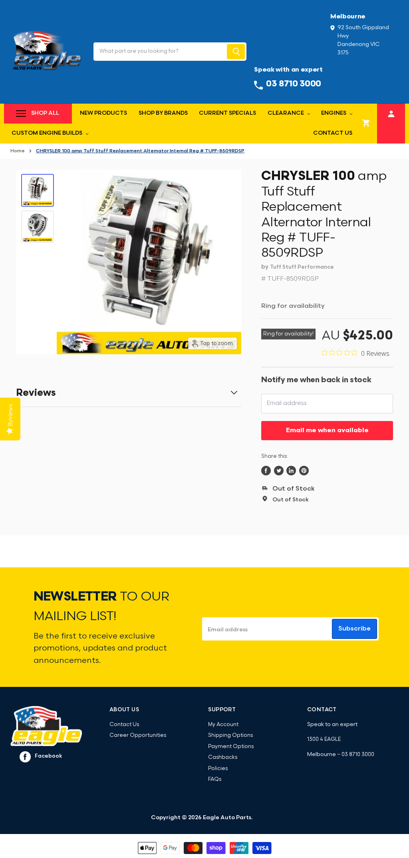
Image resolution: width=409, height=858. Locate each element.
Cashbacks (222, 757)
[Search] (235, 51)
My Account (223, 724)
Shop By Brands (163, 113)
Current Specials (227, 113)
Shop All (45, 113)
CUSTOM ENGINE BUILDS (47, 133)
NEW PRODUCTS (103, 113)
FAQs (214, 779)
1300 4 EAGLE (324, 739)
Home (17, 151)
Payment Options (231, 746)
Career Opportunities (137, 735)
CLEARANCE (286, 113)
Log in (391, 113)
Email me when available (327, 430)
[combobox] (159, 51)
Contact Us (332, 133)
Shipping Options (230, 735)
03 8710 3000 (357, 754)
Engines (334, 113)
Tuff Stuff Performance (302, 267)
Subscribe (354, 629)
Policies (218, 768)
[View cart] (366, 123)
